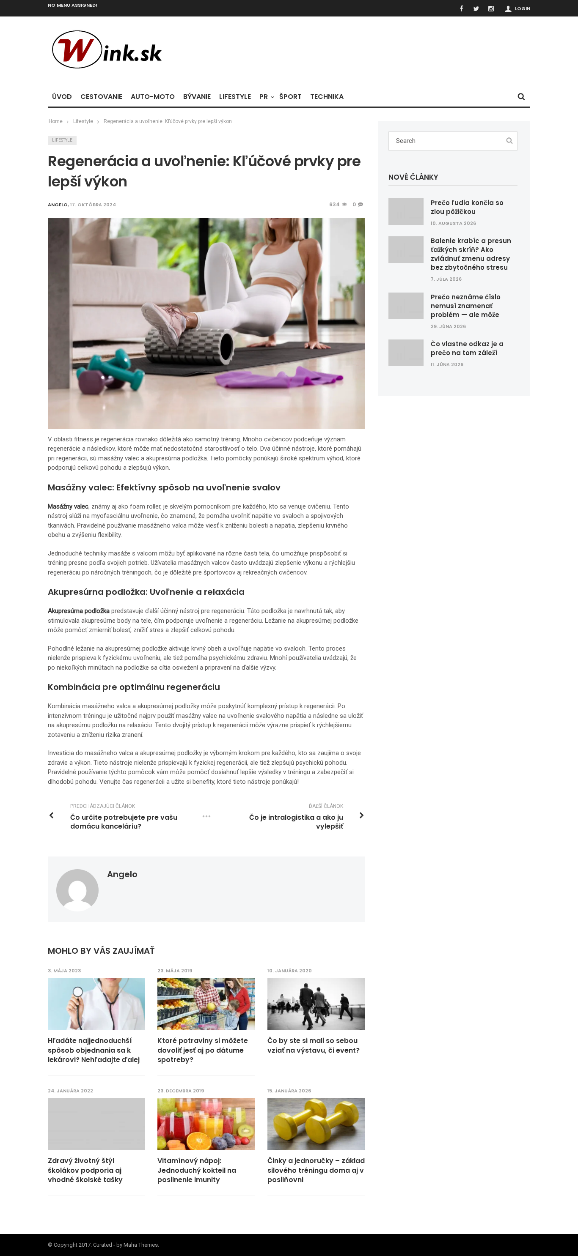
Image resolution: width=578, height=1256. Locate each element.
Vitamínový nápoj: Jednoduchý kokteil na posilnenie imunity (196, 1170)
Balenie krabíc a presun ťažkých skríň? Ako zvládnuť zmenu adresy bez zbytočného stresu (471, 254)
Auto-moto (153, 96)
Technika (327, 96)
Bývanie (197, 96)
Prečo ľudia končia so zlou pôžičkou (467, 207)
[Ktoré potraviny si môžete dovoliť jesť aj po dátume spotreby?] (206, 1004)
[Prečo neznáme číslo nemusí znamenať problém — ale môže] (406, 305)
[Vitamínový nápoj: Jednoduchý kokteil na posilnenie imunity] (206, 1124)
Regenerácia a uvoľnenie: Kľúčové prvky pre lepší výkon (168, 121)
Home (56, 121)
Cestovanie (101, 96)
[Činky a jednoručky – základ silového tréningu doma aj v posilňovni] (316, 1124)
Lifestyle (235, 96)
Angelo (122, 874)
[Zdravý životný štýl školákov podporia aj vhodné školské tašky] (96, 1124)
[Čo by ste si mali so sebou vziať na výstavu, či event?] (316, 1004)
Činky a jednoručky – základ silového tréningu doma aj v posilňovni (316, 1170)
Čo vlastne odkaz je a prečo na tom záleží (467, 348)
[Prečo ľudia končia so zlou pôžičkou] (406, 211)
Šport (290, 96)
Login (522, 8)
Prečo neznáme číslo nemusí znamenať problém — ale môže (466, 306)
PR (263, 96)
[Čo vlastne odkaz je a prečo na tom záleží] (406, 352)
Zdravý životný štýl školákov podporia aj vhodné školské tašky (85, 1170)
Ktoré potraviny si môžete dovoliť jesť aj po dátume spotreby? (202, 1050)
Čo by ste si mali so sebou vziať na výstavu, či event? (313, 1045)
